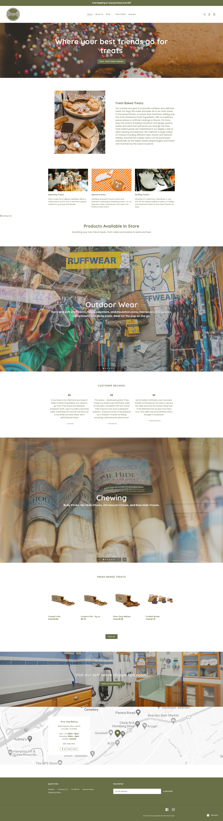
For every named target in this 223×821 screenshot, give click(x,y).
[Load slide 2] (106, 368)
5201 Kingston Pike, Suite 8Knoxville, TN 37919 (69, 727)
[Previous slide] (99, 368)
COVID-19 (75, 789)
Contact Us (63, 789)
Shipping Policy (54, 792)
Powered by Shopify (168, 816)
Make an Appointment (112, 684)
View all (111, 636)
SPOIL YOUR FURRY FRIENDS (111, 61)
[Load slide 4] (110, 368)
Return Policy (88, 789)
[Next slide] (118, 368)
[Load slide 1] (103, 368)
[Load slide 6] (114, 368)
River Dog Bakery (155, 816)
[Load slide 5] (112, 368)
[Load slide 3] (108, 368)
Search (51, 789)
